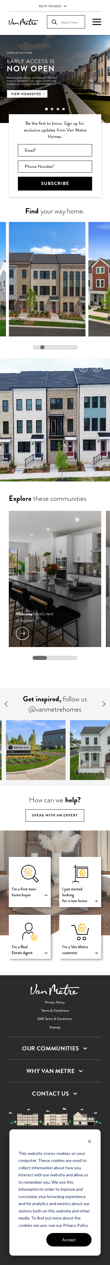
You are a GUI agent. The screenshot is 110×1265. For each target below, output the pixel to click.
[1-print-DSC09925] (36, 750)
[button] (46, 109)
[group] (55, 79)
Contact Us (50, 1093)
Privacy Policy (55, 1002)
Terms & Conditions (55, 1010)
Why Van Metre (50, 1071)
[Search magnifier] (54, 22)
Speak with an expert (55, 815)
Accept (69, 1239)
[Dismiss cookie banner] (89, 1142)
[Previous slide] (6, 704)
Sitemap (54, 1027)
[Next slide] (104, 704)
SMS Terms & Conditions (55, 1018)
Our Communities (50, 1048)
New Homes (50, 6)
